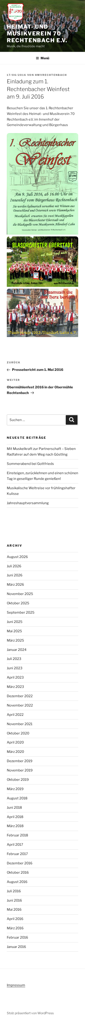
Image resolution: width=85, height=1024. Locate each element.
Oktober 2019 (18, 780)
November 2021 (19, 724)
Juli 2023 (14, 659)
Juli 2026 (14, 566)
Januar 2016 (16, 947)
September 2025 (20, 612)
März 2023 (15, 687)
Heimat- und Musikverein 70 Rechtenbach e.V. (37, 33)
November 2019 (20, 770)
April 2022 (15, 715)
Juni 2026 (14, 575)
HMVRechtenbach (51, 75)
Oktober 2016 (18, 872)
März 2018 (15, 826)
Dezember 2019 (19, 761)
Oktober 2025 (18, 603)
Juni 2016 (14, 900)
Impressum (16, 985)
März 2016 (15, 928)
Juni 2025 (14, 622)
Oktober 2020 (18, 733)
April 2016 (15, 919)
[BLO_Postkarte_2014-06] (42, 262)
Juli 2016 (14, 891)
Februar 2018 (17, 835)
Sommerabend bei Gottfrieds (30, 464)
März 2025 (15, 640)
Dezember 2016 (19, 863)
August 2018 (17, 798)
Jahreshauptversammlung (28, 503)
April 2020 (15, 742)
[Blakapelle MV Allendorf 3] (42, 314)
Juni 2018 (14, 808)
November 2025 (20, 594)
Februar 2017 (17, 854)
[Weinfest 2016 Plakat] (42, 184)
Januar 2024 (17, 650)
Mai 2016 (14, 909)
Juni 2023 (14, 668)
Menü (45, 58)
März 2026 (15, 585)
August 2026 (17, 557)
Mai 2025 (14, 631)
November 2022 (20, 705)
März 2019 (15, 789)
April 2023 (15, 677)
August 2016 (17, 882)
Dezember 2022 (20, 696)
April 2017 (15, 845)
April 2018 (15, 817)
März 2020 (15, 752)
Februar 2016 (17, 937)
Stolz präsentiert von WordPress (30, 1013)
